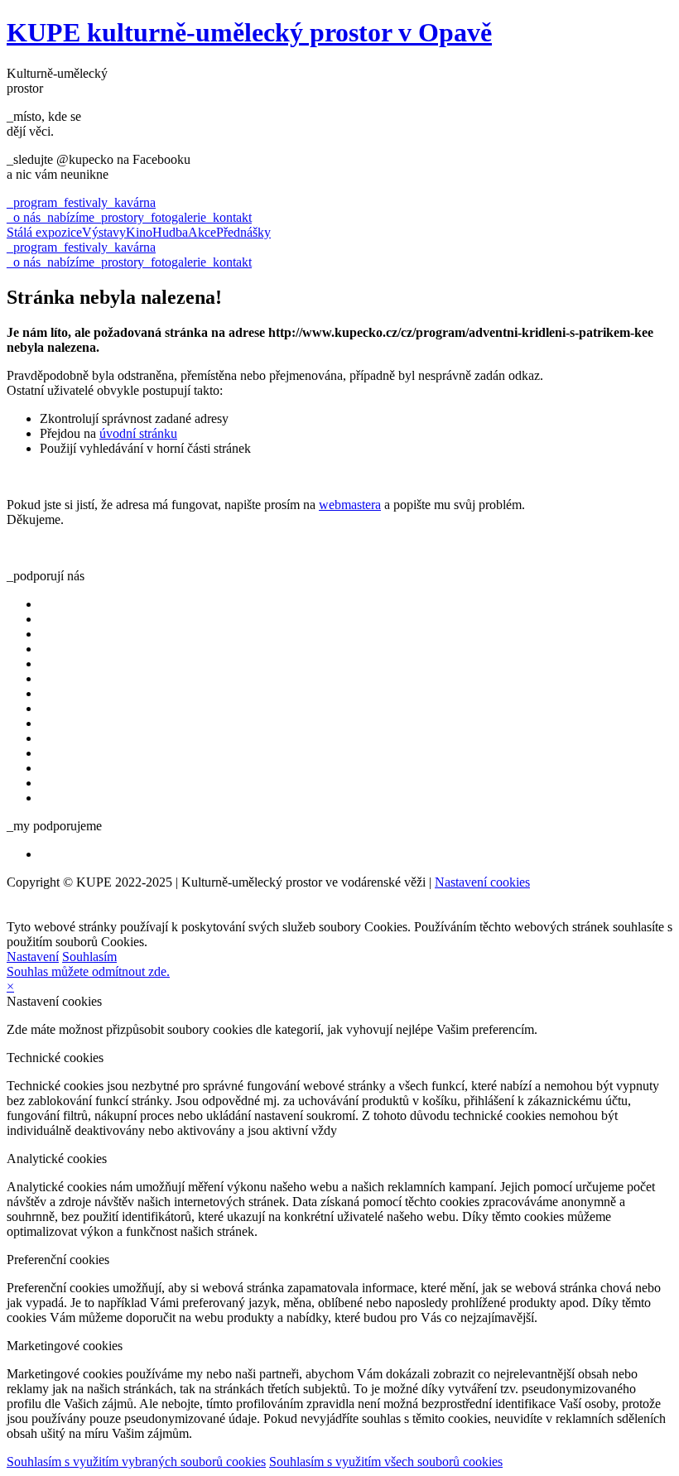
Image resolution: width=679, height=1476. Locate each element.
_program (32, 202)
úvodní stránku (138, 433)
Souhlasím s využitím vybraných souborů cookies (136, 1461)
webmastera (350, 505)
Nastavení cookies (482, 882)
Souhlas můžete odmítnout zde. (88, 971)
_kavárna (132, 202)
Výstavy (104, 232)
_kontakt (229, 217)
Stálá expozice (44, 232)
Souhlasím (89, 957)
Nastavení (33, 957)
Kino (139, 232)
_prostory (119, 217)
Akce (202, 232)
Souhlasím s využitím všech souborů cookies (386, 1461)
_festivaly (82, 202)
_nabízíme (67, 217)
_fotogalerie (175, 217)
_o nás (24, 217)
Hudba (170, 232)
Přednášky (243, 232)
